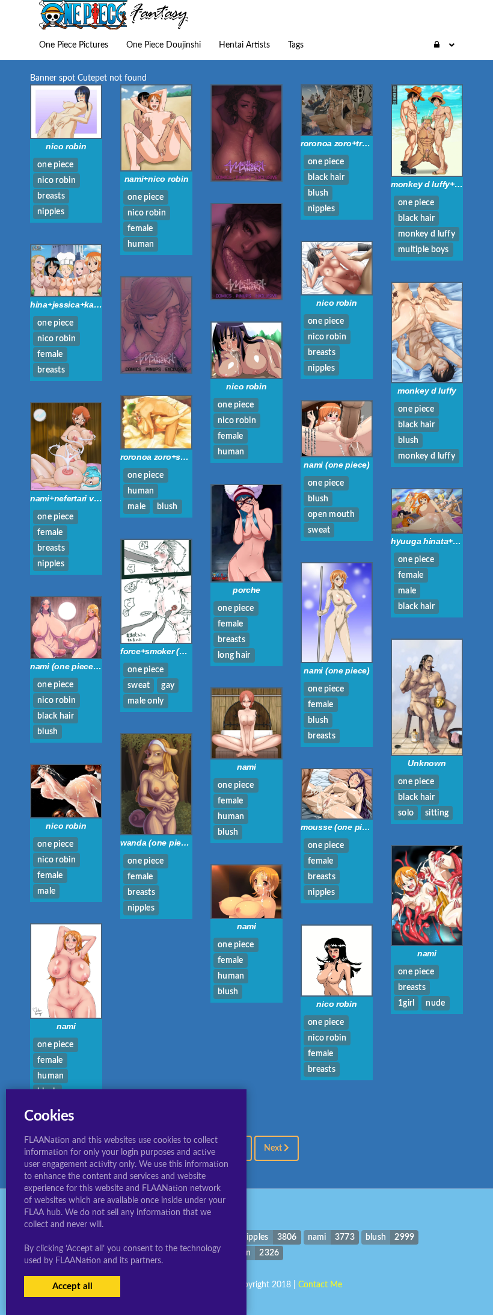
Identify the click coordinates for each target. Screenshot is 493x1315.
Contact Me (320, 1285)
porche (246, 590)
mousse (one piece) (340, 827)
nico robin (66, 146)
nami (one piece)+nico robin (85, 666)
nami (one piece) (337, 464)
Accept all (72, 1286)
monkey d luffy (426, 390)
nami (246, 767)
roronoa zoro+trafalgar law (353, 143)
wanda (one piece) (156, 842)
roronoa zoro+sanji (157, 457)
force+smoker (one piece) (170, 651)
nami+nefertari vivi (66, 498)
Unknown (427, 763)
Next (274, 1148)
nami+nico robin (156, 179)
